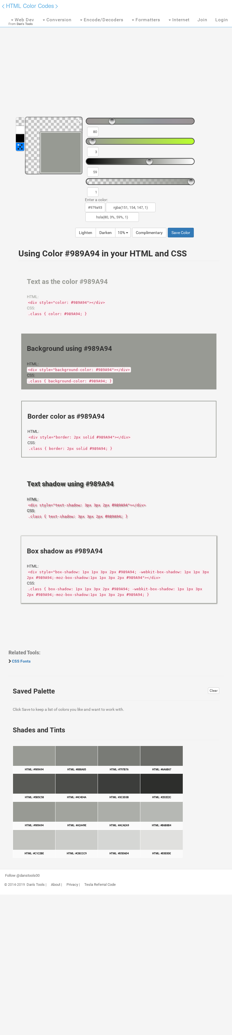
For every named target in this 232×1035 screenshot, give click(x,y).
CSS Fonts (21, 661)
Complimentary (149, 232)
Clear (214, 691)
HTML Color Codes (30, 5)
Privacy (72, 885)
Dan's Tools (36, 885)
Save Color (180, 232)
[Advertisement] (116, 68)
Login (221, 19)
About (55, 885)
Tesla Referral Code (100, 885)
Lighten (85, 232)
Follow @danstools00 (22, 876)
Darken (105, 232)
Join (202, 19)
